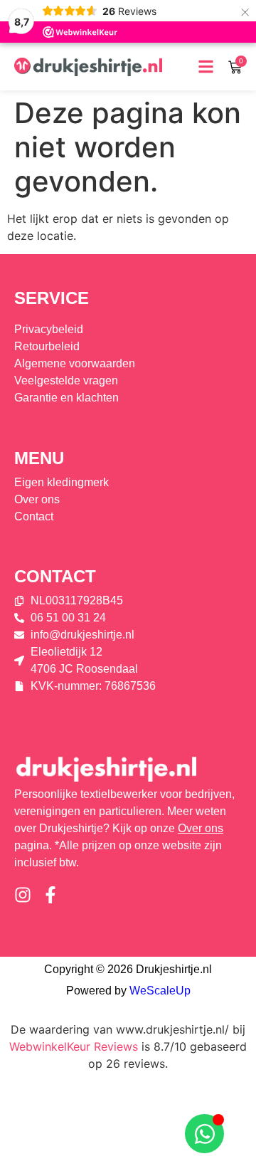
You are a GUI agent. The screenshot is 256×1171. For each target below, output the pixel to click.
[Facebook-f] (50, 894)
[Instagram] (22, 894)
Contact (55, 576)
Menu (39, 458)
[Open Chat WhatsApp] (204, 1133)
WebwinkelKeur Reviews (73, 1046)
